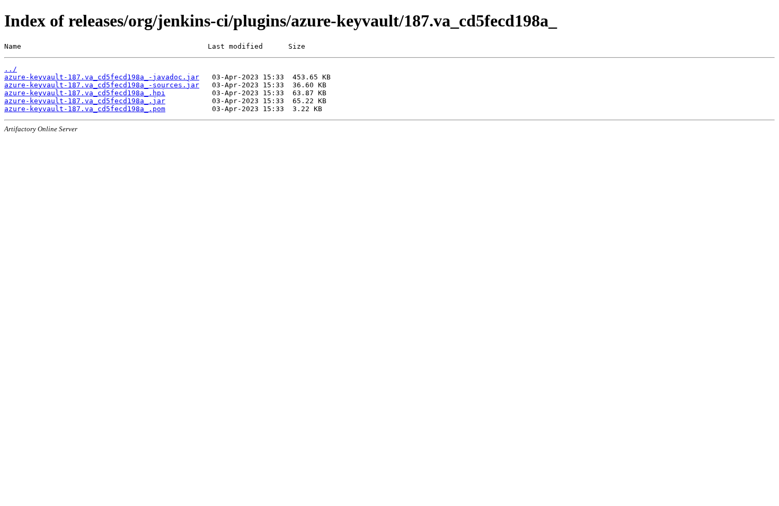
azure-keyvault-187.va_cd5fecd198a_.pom (84, 109)
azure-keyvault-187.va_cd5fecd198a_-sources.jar (101, 85)
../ (10, 69)
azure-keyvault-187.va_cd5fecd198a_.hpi (84, 93)
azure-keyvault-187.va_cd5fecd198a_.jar (84, 101)
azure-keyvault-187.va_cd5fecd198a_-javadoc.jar (101, 77)
